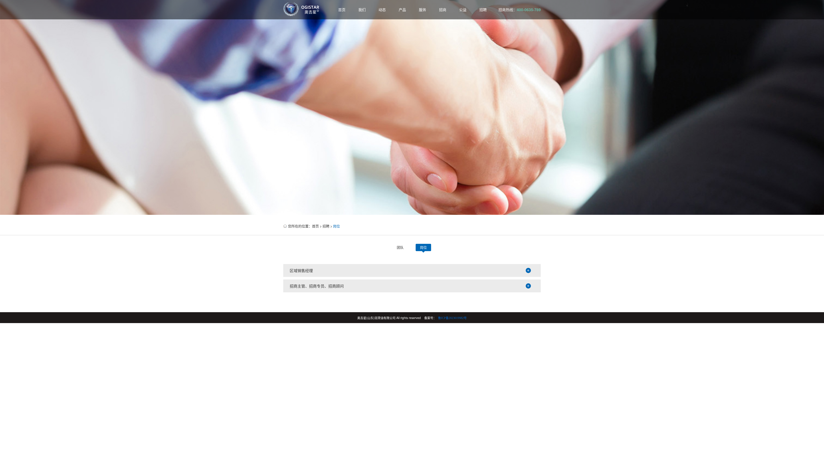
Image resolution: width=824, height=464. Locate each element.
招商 (442, 9)
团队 (400, 247)
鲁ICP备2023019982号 (452, 318)
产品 (402, 9)
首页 (341, 9)
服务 (422, 9)
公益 (463, 9)
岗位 (336, 226)
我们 (362, 9)
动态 (382, 9)
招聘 (483, 9)
